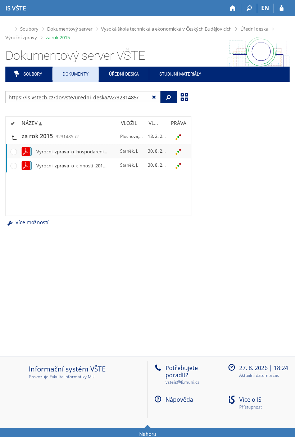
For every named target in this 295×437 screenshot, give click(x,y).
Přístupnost (250, 407)
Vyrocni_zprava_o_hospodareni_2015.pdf (80, 151)
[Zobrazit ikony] (184, 96)
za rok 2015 (58, 37)
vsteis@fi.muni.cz (182, 382)
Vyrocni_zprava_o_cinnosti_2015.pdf (75, 165)
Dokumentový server (69, 29)
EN (265, 8)
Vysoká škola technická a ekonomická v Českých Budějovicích (166, 29)
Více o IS (250, 400)
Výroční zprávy (21, 37)
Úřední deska (254, 29)
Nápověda (179, 400)
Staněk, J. (129, 151)
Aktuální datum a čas (259, 375)
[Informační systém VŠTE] (8, 28)
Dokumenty (75, 74)
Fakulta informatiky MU (72, 377)
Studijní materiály (180, 74)
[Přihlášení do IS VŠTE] (281, 8)
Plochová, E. (132, 136)
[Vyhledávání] (249, 8)
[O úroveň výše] (14, 136)
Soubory (29, 29)
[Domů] (233, 8)
